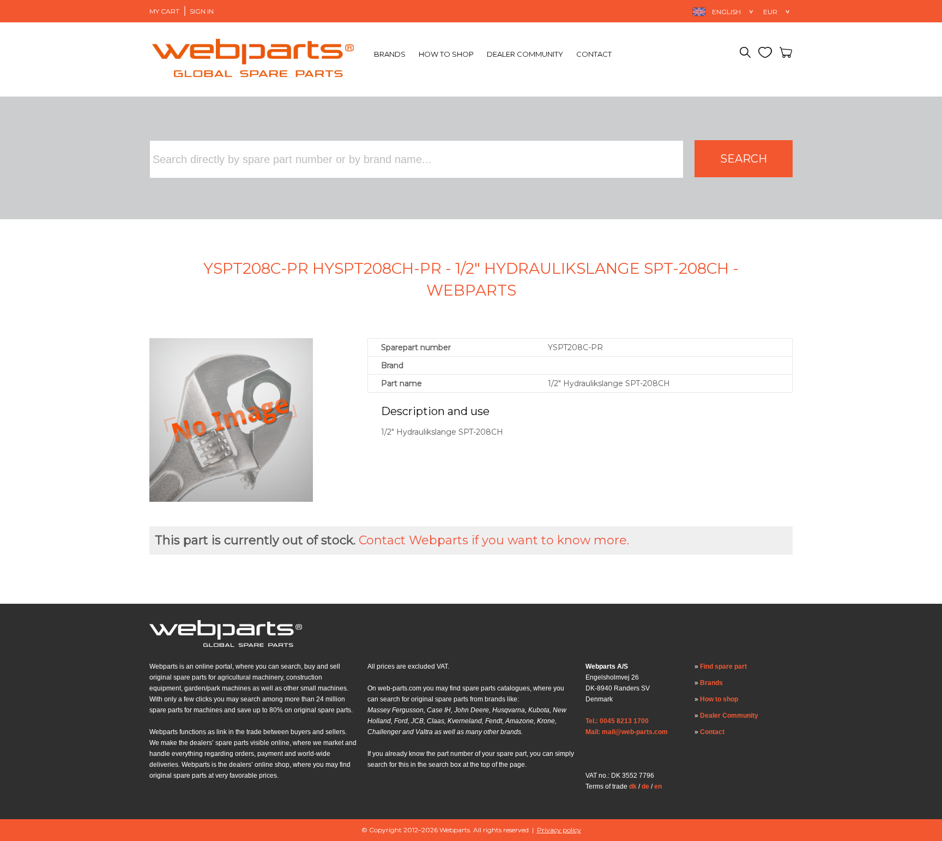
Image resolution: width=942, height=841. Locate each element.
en (658, 786)
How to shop (446, 54)
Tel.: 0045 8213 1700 (617, 721)
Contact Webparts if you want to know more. (494, 540)
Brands (390, 54)
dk (633, 786)
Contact (594, 54)
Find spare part (723, 666)
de (645, 786)
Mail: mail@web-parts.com (626, 732)
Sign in (202, 11)
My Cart (164, 11)
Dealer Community (525, 54)
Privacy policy (559, 830)
